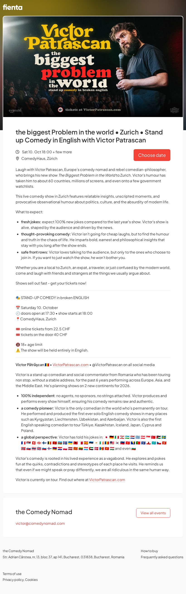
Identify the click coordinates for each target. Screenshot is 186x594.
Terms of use (12, 574)
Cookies (31, 579)
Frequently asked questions (162, 557)
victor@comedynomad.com (40, 523)
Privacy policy (13, 579)
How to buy (149, 551)
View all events (153, 512)
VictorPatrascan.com (71, 364)
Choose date (152, 155)
